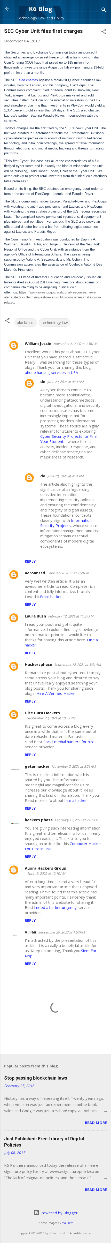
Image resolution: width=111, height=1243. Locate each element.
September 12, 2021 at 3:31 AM (77, 664)
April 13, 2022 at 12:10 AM (46, 873)
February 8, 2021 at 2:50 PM (68, 573)
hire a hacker (76, 800)
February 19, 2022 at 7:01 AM (76, 820)
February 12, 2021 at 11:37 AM (70, 616)
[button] (104, 32)
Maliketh (68, 1223)
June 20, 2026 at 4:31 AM (65, 381)
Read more (96, 1122)
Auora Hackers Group (45, 868)
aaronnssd (35, 572)
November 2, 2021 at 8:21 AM (74, 766)
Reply (30, 561)
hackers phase (39, 819)
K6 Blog (40, 8)
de (42, 381)
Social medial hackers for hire (68, 741)
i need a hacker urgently (55, 907)
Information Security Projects (66, 523)
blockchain (26, 322)
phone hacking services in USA (51, 372)
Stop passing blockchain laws (35, 1078)
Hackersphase (38, 664)
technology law (54, 322)
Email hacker (51, 596)
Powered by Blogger (58, 1212)
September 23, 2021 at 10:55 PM (51, 718)
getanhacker (37, 766)
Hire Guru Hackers (42, 712)
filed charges (28, 80)
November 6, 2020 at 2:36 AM (75, 343)
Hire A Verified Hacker (56, 693)
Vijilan (30, 932)
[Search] (104, 10)
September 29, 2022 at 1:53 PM (61, 932)
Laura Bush (35, 616)
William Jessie (38, 343)
